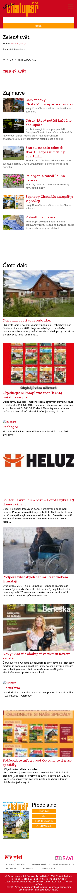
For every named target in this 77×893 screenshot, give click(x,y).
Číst (44, 816)
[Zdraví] (64, 857)
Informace (48, 868)
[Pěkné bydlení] (13, 857)
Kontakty (29, 868)
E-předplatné (61, 864)
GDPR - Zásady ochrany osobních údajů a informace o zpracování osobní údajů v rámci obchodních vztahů (38, 888)
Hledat (38, 25)
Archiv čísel (44, 826)
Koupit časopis (44, 821)
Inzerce (11, 868)
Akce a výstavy (18, 43)
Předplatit (44, 811)
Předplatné (39, 864)
